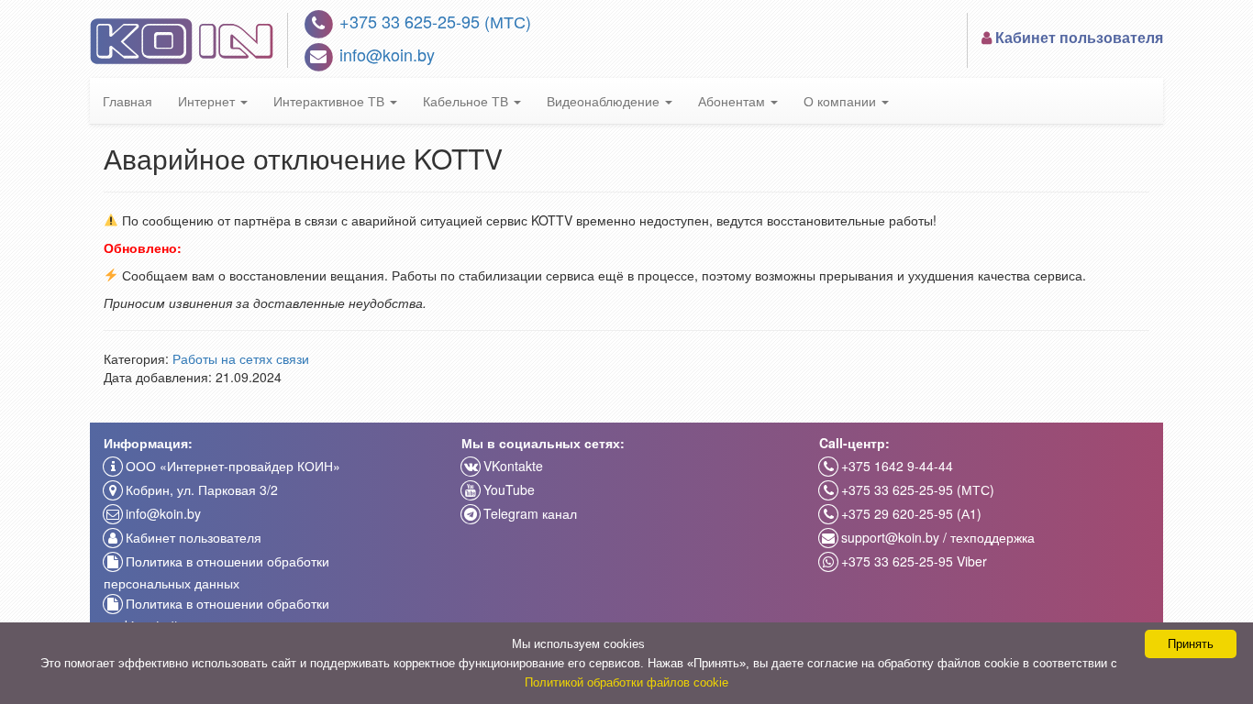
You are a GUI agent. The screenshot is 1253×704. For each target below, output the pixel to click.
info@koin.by (385, 54)
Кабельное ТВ (467, 101)
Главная (127, 101)
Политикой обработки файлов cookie (626, 682)
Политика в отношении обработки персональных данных (216, 572)
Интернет (208, 101)
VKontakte (511, 465)
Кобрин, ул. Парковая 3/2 (200, 489)
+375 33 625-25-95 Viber (912, 561)
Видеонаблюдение (605, 101)
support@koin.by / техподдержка (936, 537)
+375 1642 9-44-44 (895, 465)
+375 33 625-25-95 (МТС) (433, 21)
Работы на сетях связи (240, 358)
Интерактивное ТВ (330, 101)
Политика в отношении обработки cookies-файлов (216, 614)
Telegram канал (528, 513)
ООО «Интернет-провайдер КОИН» (231, 465)
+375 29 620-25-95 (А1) (909, 513)
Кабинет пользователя (191, 537)
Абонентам (733, 101)
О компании (842, 101)
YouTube (507, 489)
